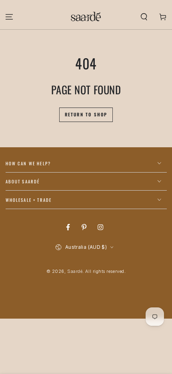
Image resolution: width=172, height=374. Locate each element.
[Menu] (9, 16)
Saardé (74, 271)
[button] (143, 16)
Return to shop (86, 114)
